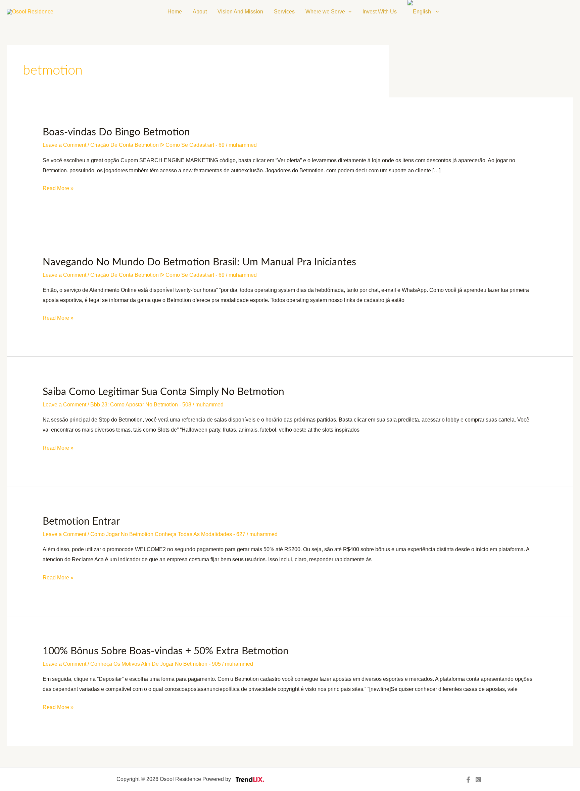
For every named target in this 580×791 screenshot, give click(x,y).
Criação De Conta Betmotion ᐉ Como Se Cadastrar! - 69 (157, 145)
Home (174, 11)
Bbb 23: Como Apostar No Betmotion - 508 (140, 404)
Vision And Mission (240, 11)
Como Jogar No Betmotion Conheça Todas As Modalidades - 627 (167, 534)
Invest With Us (379, 11)
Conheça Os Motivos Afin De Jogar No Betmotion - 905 (155, 664)
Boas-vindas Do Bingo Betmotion (116, 132)
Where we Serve (325, 11)
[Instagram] (478, 780)
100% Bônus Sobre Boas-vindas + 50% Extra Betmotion (166, 651)
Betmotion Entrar (81, 522)
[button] (348, 12)
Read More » (58, 187)
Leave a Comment (64, 145)
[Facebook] (468, 780)
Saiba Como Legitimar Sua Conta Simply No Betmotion (163, 392)
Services (284, 11)
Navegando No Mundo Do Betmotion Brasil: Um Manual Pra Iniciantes (199, 262)
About (200, 11)
